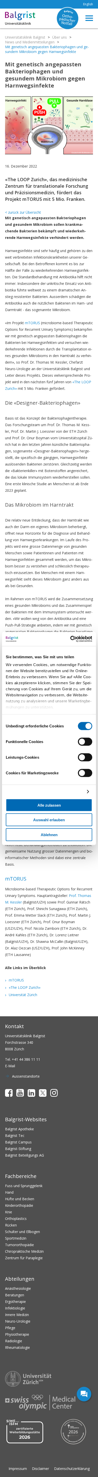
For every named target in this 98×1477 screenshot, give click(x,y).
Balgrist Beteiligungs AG (24, 1155)
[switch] (85, 741)
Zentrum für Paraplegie (24, 1257)
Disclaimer (40, 1468)
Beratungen (14, 1295)
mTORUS (32, 322)
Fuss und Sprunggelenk (23, 1185)
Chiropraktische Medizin (24, 1251)
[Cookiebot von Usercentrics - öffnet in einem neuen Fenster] (70, 639)
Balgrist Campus (18, 1142)
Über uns (59, 37)
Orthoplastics (16, 1218)
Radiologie (13, 1340)
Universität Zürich (23, 994)
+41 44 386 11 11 (26, 1059)
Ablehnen (49, 834)
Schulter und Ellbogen (22, 1231)
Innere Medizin (17, 1314)
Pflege (10, 1327)
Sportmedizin (15, 1238)
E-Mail (10, 1065)
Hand (9, 1192)
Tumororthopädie (19, 1244)
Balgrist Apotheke (19, 1129)
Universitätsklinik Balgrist (25, 37)
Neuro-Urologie (17, 1321)
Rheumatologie (17, 1347)
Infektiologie (15, 1308)
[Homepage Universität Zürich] (28, 1379)
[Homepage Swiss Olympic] (40, 1402)
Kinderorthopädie (19, 1205)
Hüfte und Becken (19, 1198)
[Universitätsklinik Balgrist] (12, 18)
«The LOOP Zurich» (24, 987)
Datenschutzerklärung (72, 1468)
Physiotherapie (17, 1334)
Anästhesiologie (18, 1288)
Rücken (11, 1225)
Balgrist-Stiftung (18, 1148)
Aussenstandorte (26, 1076)
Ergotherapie (15, 1301)
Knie (8, 1212)
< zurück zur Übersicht (23, 212)
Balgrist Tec (14, 1135)
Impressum (18, 1468)
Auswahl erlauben (49, 820)
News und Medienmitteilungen (30, 42)
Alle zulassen (49, 805)
